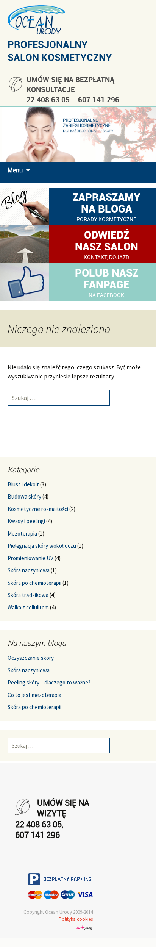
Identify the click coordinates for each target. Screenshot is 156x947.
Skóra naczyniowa (29, 570)
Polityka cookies (76, 919)
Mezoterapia (22, 533)
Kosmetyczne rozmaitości (38, 509)
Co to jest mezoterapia (34, 695)
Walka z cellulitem (28, 607)
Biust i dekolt (23, 484)
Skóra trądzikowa (28, 595)
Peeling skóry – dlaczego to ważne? (49, 682)
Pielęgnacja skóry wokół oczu (42, 545)
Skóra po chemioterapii (34, 582)
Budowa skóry (24, 496)
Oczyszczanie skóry (31, 657)
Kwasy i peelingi (26, 521)
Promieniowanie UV (30, 558)
